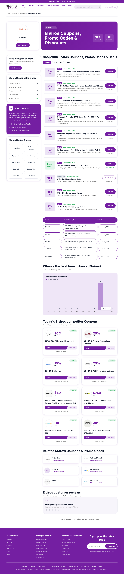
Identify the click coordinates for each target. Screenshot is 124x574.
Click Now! (72, 1)
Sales (68, 62)
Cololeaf (16, 169)
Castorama (31, 156)
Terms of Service (84, 566)
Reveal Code (109, 178)
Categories (40, 5)
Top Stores (24, 7)
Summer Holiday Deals (68, 542)
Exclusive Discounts (42, 548)
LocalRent (9, 539)
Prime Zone (16, 162)
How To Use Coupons (53, 566)
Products (31, 5)
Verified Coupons (41, 551)
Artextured (31, 176)
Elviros (22, 37)
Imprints (100, 566)
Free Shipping (40, 545)
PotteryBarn (16, 148)
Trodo (8, 551)
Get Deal (110, 71)
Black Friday (65, 548)
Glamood (9, 545)
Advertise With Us (110, 7)
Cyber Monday (66, 554)
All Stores (63, 566)
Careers (93, 566)
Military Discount (41, 542)
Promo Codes (58, 62)
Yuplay (8, 554)
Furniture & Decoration (19, 13)
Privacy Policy (41, 566)
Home (8, 13)
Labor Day (65, 545)
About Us (24, 566)
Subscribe (111, 546)
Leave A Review (23, 45)
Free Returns (40, 557)
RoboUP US (31, 169)
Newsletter (39, 554)
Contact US (32, 566)
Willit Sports (10, 548)
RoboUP (16, 176)
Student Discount (41, 539)
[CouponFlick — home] (11, 7)
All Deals (47, 62)
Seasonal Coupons (52, 5)
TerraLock (15, 156)
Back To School (66, 539)
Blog (63, 5)
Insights (69, 5)
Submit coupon (15, 68)
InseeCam (31, 162)
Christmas (65, 551)
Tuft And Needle (31, 148)
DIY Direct (9, 542)
